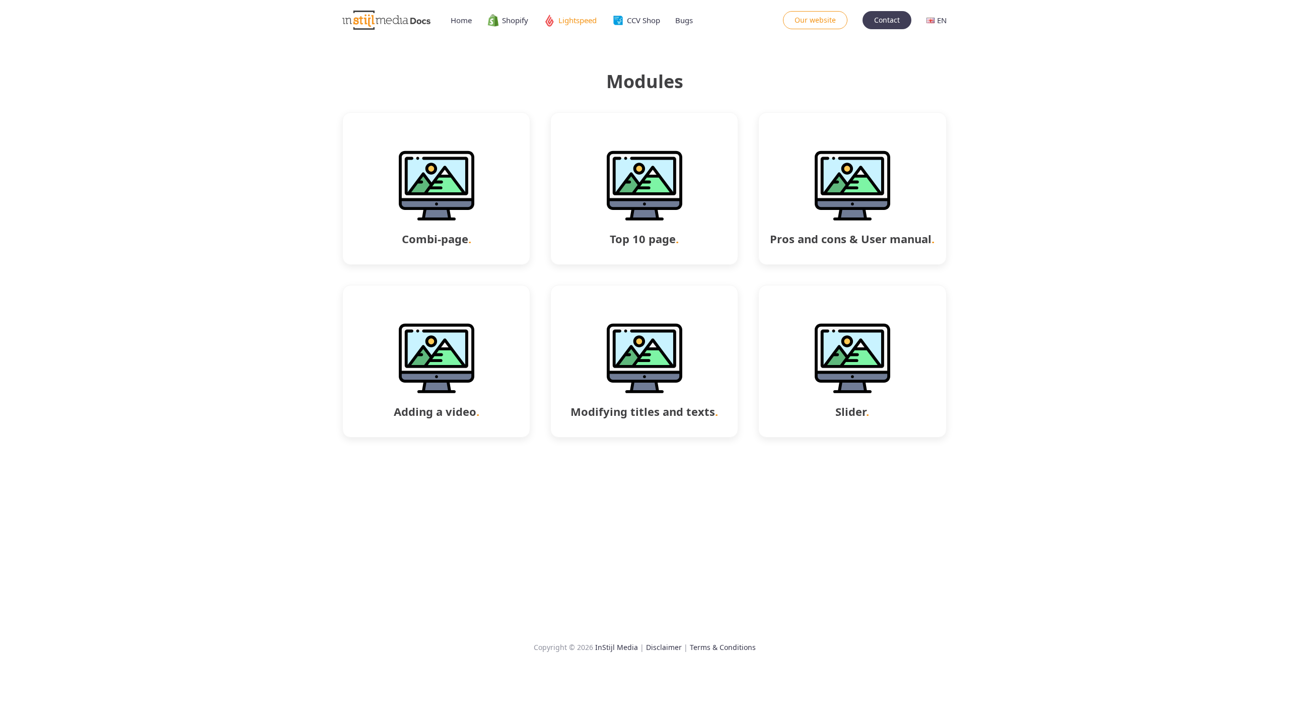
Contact (887, 20)
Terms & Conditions (723, 647)
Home (461, 20)
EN (942, 20)
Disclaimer (664, 647)
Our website (815, 20)
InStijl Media (616, 647)
